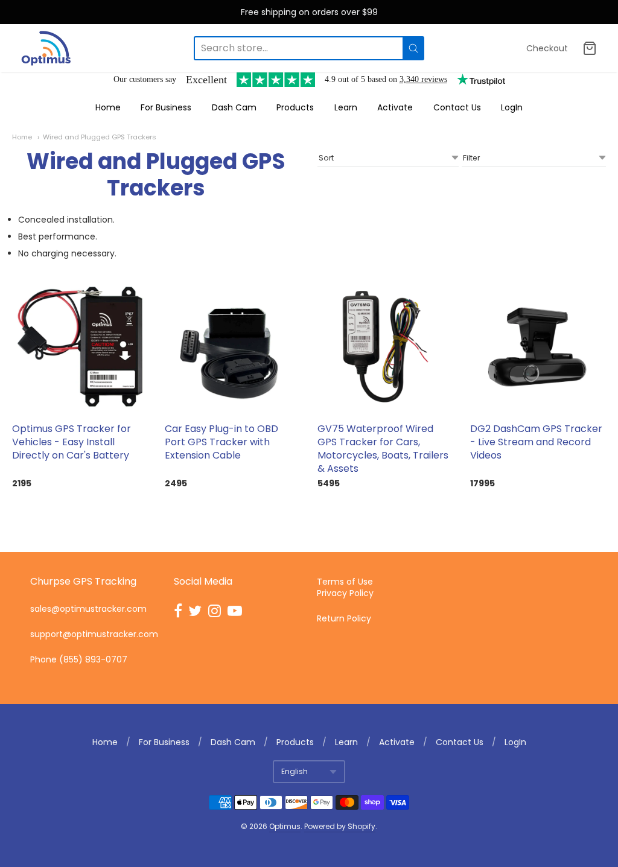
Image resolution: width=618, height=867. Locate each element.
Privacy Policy (345, 593)
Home (108, 107)
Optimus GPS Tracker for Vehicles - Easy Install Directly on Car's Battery (71, 442)
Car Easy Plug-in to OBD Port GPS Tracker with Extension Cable (221, 442)
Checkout (547, 48)
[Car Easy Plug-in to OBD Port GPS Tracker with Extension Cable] (233, 346)
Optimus (285, 826)
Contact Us (457, 107)
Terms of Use (345, 582)
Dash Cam (234, 107)
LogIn (512, 107)
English (294, 771)
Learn (345, 107)
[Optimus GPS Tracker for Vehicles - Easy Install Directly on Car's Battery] (80, 346)
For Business (166, 107)
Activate (395, 107)
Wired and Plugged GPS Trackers (99, 137)
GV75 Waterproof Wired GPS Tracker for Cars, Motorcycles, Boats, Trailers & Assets (382, 448)
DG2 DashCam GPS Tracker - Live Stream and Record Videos (536, 442)
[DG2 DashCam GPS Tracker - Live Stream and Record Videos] (538, 346)
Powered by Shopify (339, 826)
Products (295, 107)
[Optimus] (46, 48)
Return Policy (344, 618)
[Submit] (413, 48)
